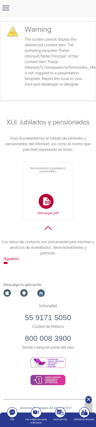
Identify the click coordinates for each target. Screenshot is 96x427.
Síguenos (11, 259)
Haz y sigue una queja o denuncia (36, 421)
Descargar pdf (48, 213)
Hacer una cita (60, 420)
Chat (12, 420)
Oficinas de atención (84, 420)
